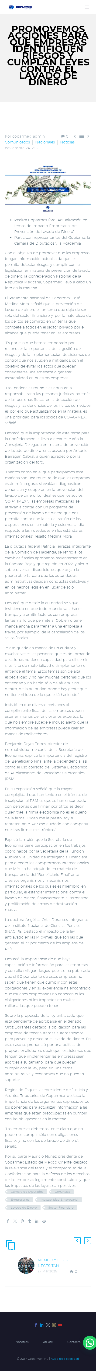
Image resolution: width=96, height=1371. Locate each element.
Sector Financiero (61, 1207)
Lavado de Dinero (24, 1207)
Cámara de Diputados (27, 1191)
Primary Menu (87, 7)
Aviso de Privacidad (65, 1358)
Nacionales (45, 142)
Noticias (67, 142)
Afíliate (48, 1341)
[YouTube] (60, 1325)
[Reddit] (44, 1221)
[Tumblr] (29, 1221)
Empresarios (20, 1199)
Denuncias (62, 1191)
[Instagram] (54, 1325)
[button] (77, 1240)
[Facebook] (8, 1221)
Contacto (74, 1341)
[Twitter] (15, 1221)
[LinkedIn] (37, 1221)
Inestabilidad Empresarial (59, 1199)
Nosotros (22, 1341)
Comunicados (17, 142)
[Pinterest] (22, 1221)
